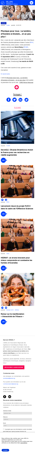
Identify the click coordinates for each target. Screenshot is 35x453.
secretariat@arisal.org (9, 378)
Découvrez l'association (14, 367)
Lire (3, 160)
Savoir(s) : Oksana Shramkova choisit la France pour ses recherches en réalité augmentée (17, 152)
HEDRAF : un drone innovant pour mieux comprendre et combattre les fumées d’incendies (16, 260)
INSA (8, 202)
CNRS (8, 25)
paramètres (24, 443)
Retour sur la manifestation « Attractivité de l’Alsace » (12, 315)
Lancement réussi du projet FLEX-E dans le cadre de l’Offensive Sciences (17, 207)
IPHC (31, 42)
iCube (8, 145)
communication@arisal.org (10, 384)
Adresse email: (7, 411)
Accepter (5, 450)
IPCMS (26, 47)
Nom (4, 423)
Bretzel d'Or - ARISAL (13, 310)
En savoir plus (5, 74)
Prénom (5, 417)
